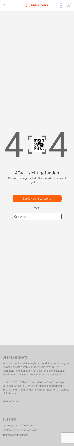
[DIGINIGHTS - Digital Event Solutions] (37, 5)
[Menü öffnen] (61, 5)
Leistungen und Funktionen (18, 425)
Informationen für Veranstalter (20, 429)
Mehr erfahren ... (12, 401)
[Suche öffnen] (4, 5)
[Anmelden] (68, 5)
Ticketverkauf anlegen (16, 434)
